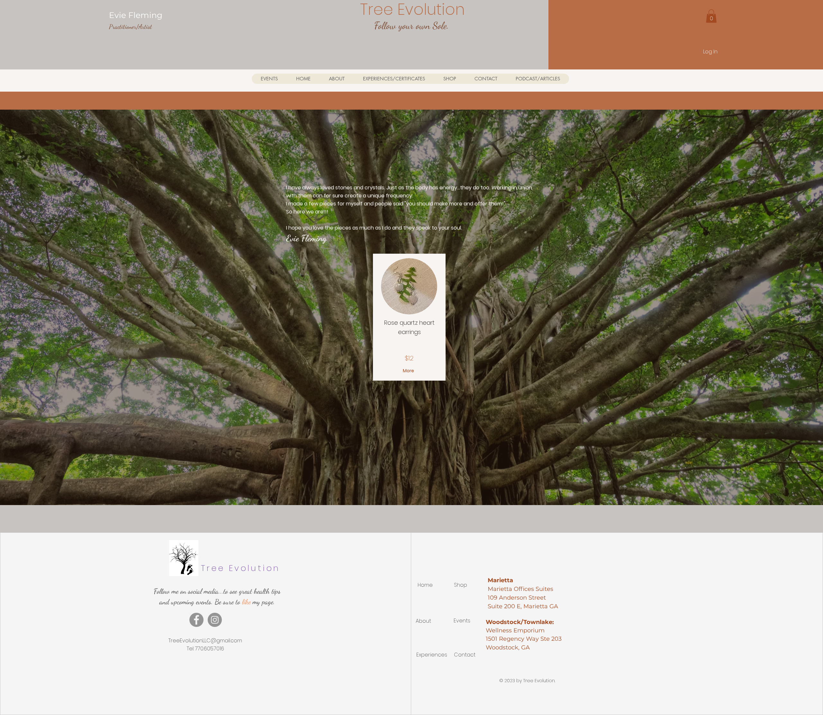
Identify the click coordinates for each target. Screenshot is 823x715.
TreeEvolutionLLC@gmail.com (205, 640)
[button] (711, 16)
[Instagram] (215, 620)
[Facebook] (196, 620)
